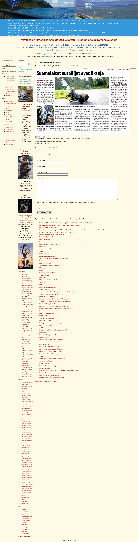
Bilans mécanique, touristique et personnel (52, 234)
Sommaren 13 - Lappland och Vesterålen (26, 341)
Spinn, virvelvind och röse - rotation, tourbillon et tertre (27, 473)
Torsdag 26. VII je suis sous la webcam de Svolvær (55, 301)
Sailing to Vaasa (44, 254)
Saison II (27, 136)
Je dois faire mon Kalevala (47, 249)
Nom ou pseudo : (42, 160)
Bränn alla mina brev (27, 516)
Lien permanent (92, 66)
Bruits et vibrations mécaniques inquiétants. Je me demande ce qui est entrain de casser (66, 242)
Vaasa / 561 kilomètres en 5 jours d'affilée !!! (53, 358)
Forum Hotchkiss (10, 127)
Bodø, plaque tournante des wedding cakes (52, 323)
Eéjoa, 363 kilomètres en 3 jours (49, 366)
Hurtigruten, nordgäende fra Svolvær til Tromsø (53, 299)
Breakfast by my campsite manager (50, 244)
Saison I (26, 134)
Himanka (42, 268)
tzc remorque (25, 533)
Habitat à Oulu (44, 277)
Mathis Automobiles (10, 103)
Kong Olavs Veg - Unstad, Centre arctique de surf (54, 306)
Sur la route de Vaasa (46, 361)
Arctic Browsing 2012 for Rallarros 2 (50, 375)
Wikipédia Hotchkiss (11, 140)
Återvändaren (27, 115)
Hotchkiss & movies (10, 137)
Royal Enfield (9, 89)
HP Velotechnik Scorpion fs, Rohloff (50, 280)
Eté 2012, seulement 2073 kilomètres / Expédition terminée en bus (59, 225)
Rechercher (21, 60)
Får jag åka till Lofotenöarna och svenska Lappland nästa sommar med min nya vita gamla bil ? (67, 223)
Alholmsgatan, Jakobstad (47, 256)
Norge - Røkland (44, 332)
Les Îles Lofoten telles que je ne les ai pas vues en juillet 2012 (58, 232)
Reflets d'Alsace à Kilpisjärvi (48, 287)
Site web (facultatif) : (43, 172)
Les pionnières (9, 114)
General (24, 373)
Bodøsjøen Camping (46, 320)
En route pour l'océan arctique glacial (50, 351)
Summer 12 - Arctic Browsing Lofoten (76, 66)
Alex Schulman (25, 511)
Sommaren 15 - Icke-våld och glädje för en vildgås (27, 330)
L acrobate (24, 524)
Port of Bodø (43, 315)
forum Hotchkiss (10, 80)
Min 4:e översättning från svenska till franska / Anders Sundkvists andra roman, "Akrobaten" (27, 481)
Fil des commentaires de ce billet (46, 381)
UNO (25, 189)
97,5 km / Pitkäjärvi (45, 368)
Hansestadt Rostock (46, 373)
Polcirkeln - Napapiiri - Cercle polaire (50, 335)
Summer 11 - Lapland (27, 350)
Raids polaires (9, 144)
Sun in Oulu (43, 282)
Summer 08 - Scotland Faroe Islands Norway (26, 365)
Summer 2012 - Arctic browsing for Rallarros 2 (53, 377)
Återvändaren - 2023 (27, 298)
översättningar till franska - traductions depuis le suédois (27, 285)
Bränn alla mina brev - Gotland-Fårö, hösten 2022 (27, 304)
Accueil (7, 63)
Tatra (7, 112)
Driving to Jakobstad (46, 263)
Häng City (26, 125)
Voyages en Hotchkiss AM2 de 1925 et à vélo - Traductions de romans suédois (69, 39)
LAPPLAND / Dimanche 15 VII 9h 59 (50, 346)
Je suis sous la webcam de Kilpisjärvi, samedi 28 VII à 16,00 (57, 292)
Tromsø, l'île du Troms (46, 289)
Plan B (42, 284)
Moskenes (43, 311)
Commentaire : (41, 178)
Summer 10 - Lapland (27, 354)
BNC (7, 108)
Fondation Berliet (10, 101)
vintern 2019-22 (26, 308)
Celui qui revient (26, 518)
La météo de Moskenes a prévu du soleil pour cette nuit (56, 308)
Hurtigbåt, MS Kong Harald (47, 296)
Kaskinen (42, 246)
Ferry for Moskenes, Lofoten (48, 313)
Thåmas (40, 66)
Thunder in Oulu (44, 275)
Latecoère (8, 110)
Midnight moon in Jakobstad (48, 261)
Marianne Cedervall (27, 526)
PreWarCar (8, 95)
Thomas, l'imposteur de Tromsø (49, 294)
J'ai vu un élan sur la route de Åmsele (51, 349)
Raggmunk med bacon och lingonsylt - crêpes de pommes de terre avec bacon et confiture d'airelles (27, 432)
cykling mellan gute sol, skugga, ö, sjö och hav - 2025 (26, 291)
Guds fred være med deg (47, 318)
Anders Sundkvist (26, 513)
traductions (25, 76)
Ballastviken (43, 337)
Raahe (41, 270)
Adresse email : (41, 166)
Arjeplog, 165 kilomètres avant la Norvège (52, 339)
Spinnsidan (26, 110)
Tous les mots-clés (24, 536)
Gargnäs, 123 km (45, 344)
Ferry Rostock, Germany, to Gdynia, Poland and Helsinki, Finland (59, 370)
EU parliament (25, 187)
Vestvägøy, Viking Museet (47, 304)
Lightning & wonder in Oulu (47, 273)
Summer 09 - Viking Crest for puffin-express (27, 359)
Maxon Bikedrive (26, 527)
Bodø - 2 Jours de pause (47, 325)
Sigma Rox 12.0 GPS (27, 529)
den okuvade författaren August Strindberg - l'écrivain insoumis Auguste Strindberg (27, 393)
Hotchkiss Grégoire (10, 131)
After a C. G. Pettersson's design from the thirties (54, 258)
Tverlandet (43, 327)
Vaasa (41, 251)
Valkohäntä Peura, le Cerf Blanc (49, 237)
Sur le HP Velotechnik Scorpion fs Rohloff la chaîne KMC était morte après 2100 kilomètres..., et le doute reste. (72, 230)
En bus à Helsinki (45, 239)
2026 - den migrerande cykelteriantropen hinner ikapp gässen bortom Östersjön (27, 278)
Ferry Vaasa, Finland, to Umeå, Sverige (51, 354)
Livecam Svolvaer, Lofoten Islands (50, 227)
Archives (8, 65)
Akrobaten (26, 121)
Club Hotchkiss (9, 135)
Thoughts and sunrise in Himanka (49, 265)
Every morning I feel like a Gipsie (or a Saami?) (53, 330)
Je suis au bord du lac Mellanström (50, 342)
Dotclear (72, 540)
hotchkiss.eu (9, 129)
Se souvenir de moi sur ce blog (48, 209)
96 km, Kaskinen (45, 363)
